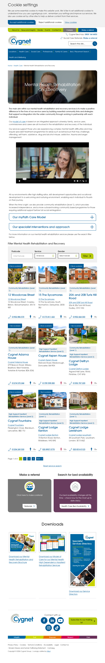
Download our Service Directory (79, 592)
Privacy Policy (13, 645)
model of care (19, 121)
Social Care (35, 52)
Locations (12, 52)
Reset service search (52, 466)
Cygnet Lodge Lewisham (78, 429)
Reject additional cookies (50, 22)
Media (40, 30)
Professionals (47, 52)
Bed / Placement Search (79, 52)
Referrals (28, 506)
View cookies (71, 22)
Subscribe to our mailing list (81, 621)
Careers (70, 30)
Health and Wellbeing (17, 57)
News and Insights (28, 30)
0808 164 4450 (91, 34)
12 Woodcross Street (21, 295)
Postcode (16, 251)
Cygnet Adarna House (18, 356)
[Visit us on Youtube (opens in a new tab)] (60, 620)
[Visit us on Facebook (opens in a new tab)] (44, 620)
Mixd (48, 651)
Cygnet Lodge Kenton (48, 429)
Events (47, 30)
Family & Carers (61, 52)
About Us (15, 30)
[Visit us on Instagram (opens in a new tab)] (48, 628)
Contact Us (56, 30)
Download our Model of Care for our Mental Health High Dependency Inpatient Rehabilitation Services (52, 560)
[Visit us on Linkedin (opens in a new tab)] (52, 620)
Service (38, 251)
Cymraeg (51, 648)
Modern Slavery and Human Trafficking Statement (27, 648)
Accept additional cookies (22, 22)
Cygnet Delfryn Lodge (79, 362)
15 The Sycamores (50, 295)
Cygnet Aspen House (52, 355)
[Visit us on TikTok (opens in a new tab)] (56, 628)
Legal (57, 645)
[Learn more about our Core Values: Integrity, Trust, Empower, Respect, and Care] (52, 637)
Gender (61, 251)
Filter (85, 256)
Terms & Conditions (35, 645)
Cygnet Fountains (19, 420)
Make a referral (88, 30)
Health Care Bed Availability (74, 506)
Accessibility (48, 645)
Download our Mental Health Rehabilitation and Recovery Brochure (21, 559)
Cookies (23, 645)
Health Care (24, 52)
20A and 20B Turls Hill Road (83, 296)
